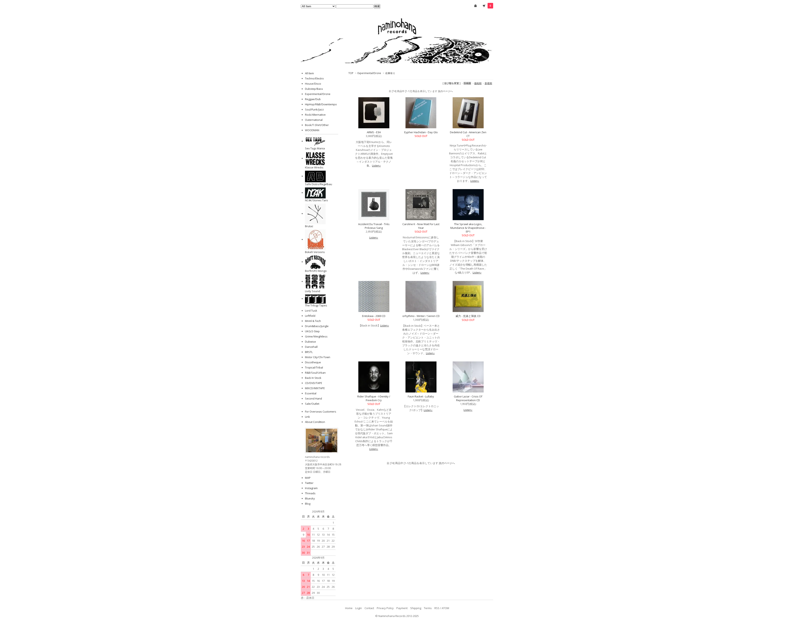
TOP (350, 73)
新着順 (488, 83)
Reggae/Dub (313, 99)
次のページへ (445, 91)
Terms (428, 608)
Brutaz (309, 226)
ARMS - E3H (374, 132)
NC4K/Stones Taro (316, 200)
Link (307, 417)
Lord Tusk (311, 310)
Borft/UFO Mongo (316, 271)
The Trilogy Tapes (316, 305)
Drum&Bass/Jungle (317, 326)
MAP (308, 478)
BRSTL (309, 352)
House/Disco (313, 83)
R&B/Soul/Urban (315, 372)
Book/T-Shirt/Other (317, 125)
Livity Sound (312, 291)
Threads (310, 493)
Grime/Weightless (316, 336)
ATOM (445, 608)
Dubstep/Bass (314, 89)
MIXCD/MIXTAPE (315, 388)
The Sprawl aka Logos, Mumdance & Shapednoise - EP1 (468, 227)
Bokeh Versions (315, 252)
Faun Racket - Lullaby (421, 396)
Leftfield (310, 316)
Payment (402, 608)
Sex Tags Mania (315, 148)
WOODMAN (312, 130)
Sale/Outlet (312, 404)
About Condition (315, 422)
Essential (310, 393)
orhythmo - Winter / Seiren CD (421, 316)
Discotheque (313, 362)
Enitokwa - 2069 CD (373, 316)
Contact (369, 608)
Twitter (309, 483)
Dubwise (310, 341)
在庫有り (390, 73)
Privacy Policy (385, 608)
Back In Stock (313, 378)
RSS (436, 608)
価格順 (478, 83)
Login (358, 608)
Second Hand (313, 398)
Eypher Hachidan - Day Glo (421, 132)
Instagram (311, 488)
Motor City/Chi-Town (317, 357)
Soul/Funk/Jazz (314, 109)
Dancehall (311, 347)
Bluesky (310, 498)
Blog (307, 503)
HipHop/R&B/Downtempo (321, 104)
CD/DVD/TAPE (313, 383)
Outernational (314, 120)
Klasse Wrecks (314, 167)
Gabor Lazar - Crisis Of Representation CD (468, 398)
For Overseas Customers (320, 411)
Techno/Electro (314, 78)
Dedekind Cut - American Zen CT (468, 134)
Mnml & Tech (313, 321)
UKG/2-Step (312, 331)
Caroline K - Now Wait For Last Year (420, 226)
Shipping (415, 608)
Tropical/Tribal (314, 367)
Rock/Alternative (315, 114)
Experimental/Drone (369, 73)
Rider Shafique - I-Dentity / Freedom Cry (373, 398)
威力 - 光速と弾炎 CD (468, 316)
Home (349, 608)
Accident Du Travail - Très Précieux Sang (374, 226)
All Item (309, 73)
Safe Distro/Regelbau (318, 184)
